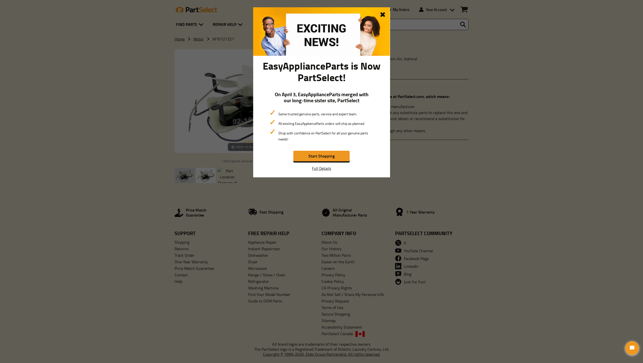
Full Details (321, 168)
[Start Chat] (632, 348)
